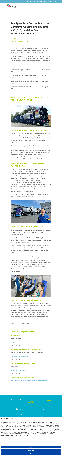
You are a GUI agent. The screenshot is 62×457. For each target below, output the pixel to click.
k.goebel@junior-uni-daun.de (19, 356)
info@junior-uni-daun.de (18, 342)
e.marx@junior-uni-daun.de (19, 370)
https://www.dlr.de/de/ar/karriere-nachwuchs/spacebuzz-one (29, 381)
